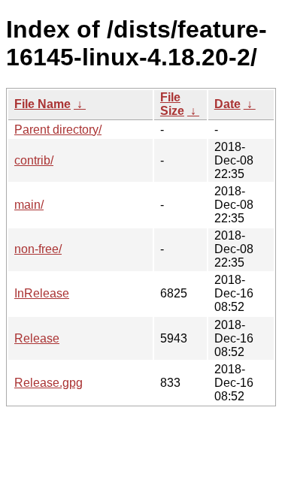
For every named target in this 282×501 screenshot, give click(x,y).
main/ (29, 204)
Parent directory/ (58, 129)
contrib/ (33, 160)
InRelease (41, 293)
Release (36, 338)
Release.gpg (48, 382)
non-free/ (38, 249)
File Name (42, 104)
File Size (172, 104)
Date (227, 104)
